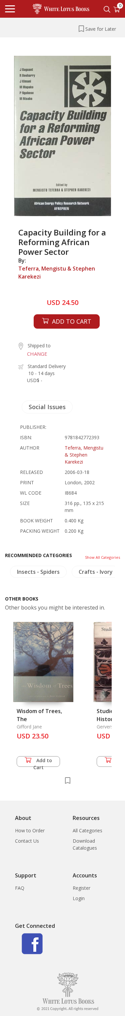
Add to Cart (42, 762)
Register (81, 888)
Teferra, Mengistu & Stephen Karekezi (56, 272)
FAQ (19, 888)
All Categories (87, 830)
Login (79, 898)
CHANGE (37, 353)
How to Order (30, 830)
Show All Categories (102, 557)
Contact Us (27, 841)
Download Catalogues (85, 844)
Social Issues (47, 407)
